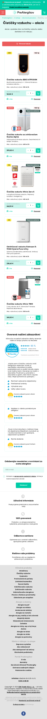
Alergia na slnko (23, 634)
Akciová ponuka (29, 18)
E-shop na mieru (18, 704)
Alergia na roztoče (23, 613)
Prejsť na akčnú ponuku (19, 7)
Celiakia (23, 623)
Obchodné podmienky (23, 652)
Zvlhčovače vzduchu (23, 589)
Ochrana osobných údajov (23, 667)
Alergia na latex (23, 631)
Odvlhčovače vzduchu (23, 587)
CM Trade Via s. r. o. (26, 687)
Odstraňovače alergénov (23, 592)
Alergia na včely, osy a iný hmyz (23, 626)
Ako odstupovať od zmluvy (23, 649)
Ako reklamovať (23, 647)
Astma (23, 629)
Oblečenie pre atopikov (23, 597)
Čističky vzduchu (23, 573)
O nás (23, 659)
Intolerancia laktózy (23, 610)
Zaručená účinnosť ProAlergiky (23, 665)
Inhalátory (23, 571)
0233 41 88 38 (23, 681)
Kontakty (23, 662)
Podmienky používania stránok (29, 700)
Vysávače (23, 576)
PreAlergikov (7, 18)
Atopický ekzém (23, 618)
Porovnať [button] (37, 99)
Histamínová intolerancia (23, 621)
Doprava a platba (23, 644)
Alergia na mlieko (23, 607)
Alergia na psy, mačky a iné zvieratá (23, 615)
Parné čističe (23, 584)
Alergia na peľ (23, 605)
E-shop (17, 18)
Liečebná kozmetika (23, 581)
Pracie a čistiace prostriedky (23, 595)
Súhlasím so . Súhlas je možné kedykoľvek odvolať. (24, 478)
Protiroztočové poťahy (23, 579)
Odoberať (23, 485)
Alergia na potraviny (23, 637)
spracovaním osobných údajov (25, 476)
